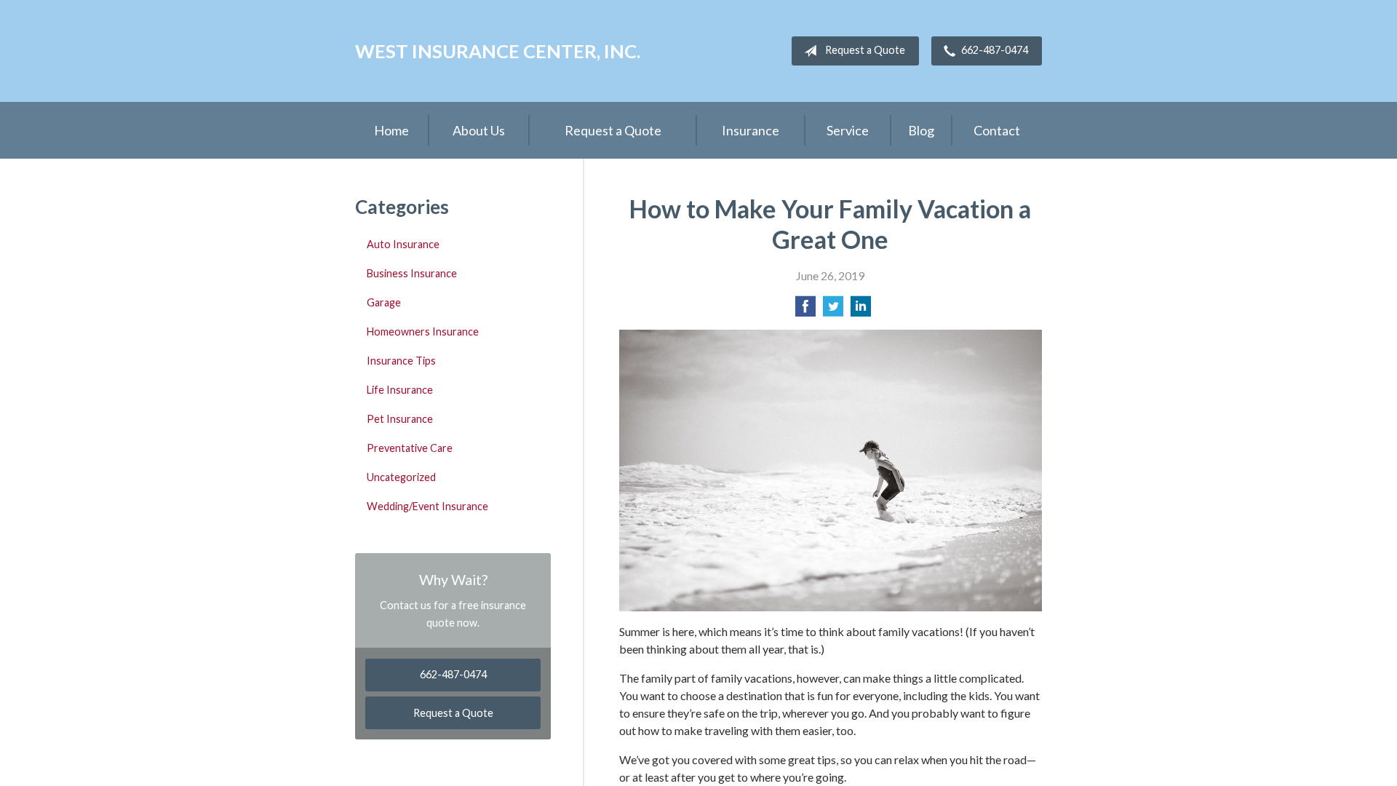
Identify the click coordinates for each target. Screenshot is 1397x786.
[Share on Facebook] (805, 310)
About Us (479, 130)
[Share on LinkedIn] (861, 310)
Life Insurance (400, 390)
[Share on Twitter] (833, 310)
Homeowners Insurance (423, 331)
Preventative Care (410, 448)
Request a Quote (865, 50)
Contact (997, 130)
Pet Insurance (400, 419)
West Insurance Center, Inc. (497, 51)
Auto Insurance (403, 244)
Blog (921, 130)
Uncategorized (401, 477)
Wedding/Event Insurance (427, 506)
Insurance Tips (401, 360)
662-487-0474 (994, 50)
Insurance (750, 130)
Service (848, 130)
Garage (384, 302)
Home (391, 130)
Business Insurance (412, 273)
